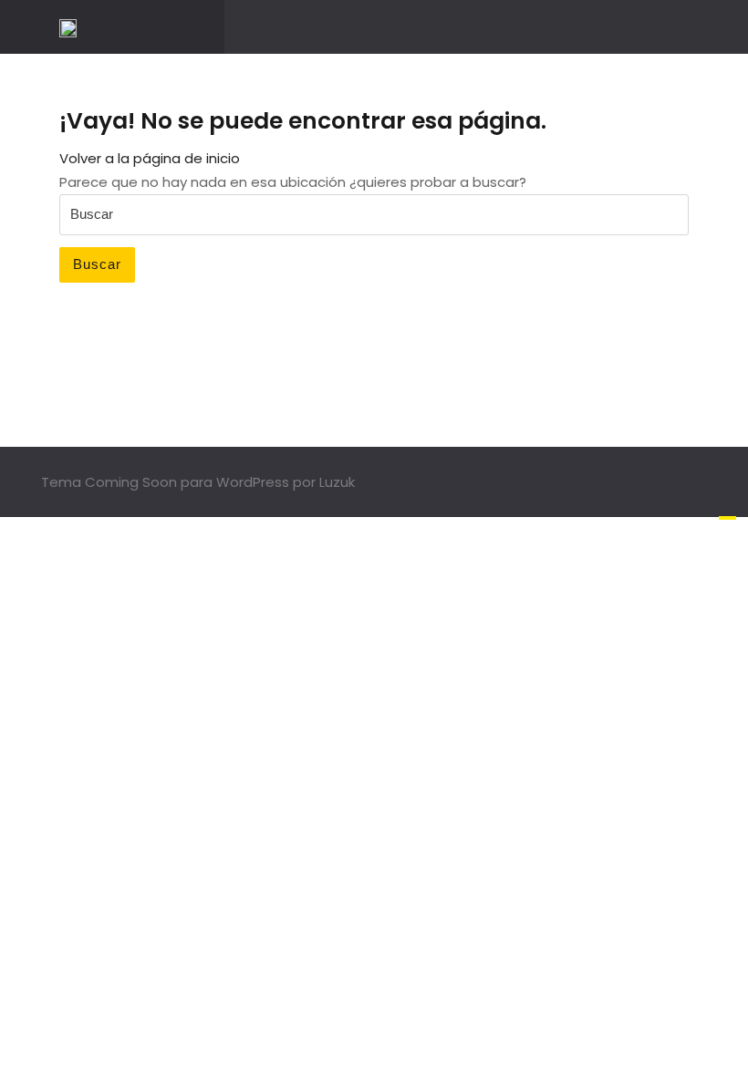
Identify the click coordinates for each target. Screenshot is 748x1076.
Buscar (97, 264)
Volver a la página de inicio (149, 158)
